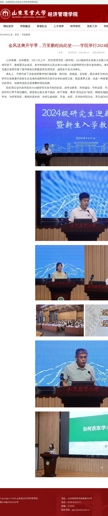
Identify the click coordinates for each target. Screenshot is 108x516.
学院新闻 (26, 35)
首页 (17, 35)
